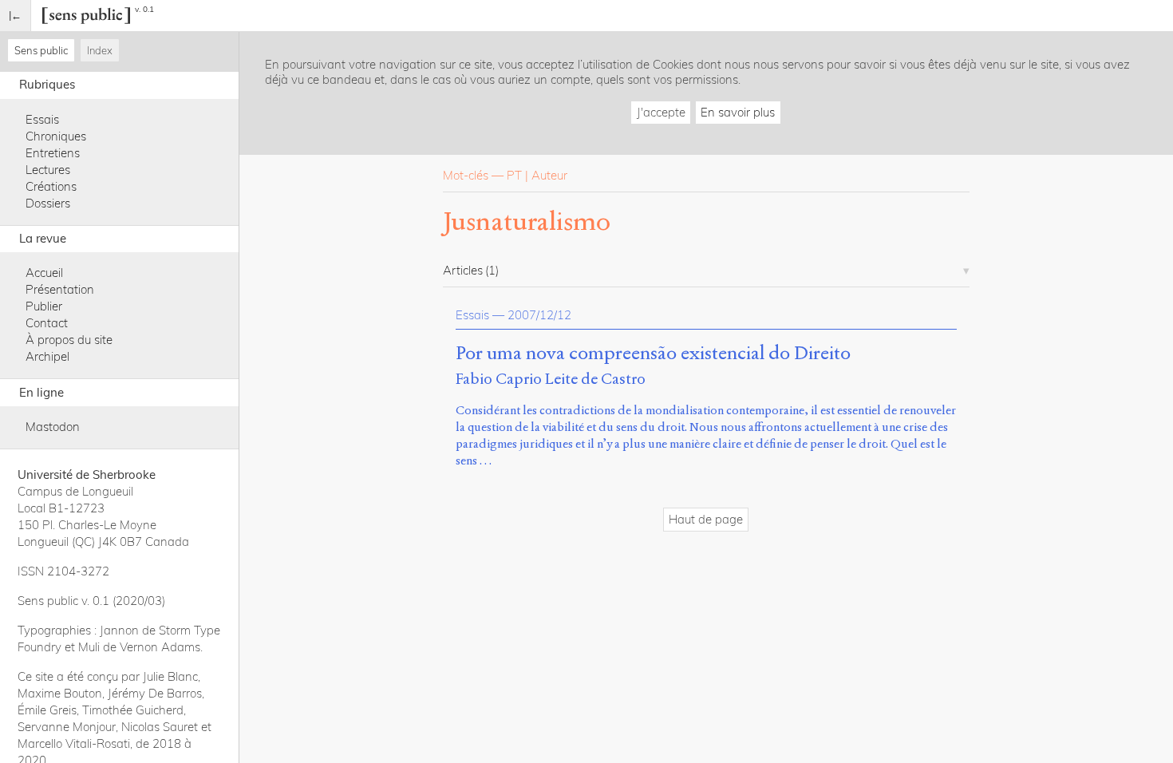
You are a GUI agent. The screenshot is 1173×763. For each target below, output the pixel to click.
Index (100, 50)
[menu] (15, 15)
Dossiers (48, 203)
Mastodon (53, 426)
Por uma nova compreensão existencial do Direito (653, 353)
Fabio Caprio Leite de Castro (551, 379)
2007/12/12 (539, 314)
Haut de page (706, 519)
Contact (47, 322)
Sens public (41, 50)
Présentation (60, 289)
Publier (44, 306)
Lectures (48, 169)
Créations (51, 186)
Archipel (47, 356)
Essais (42, 119)
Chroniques (56, 136)
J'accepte (661, 112)
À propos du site (69, 339)
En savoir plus (738, 112)
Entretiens (53, 152)
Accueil (44, 272)
